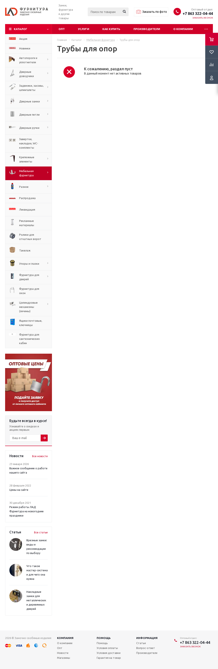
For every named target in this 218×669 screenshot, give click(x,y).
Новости (62, 652)
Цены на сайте (18, 489)
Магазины (63, 657)
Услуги (83, 28)
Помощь (104, 637)
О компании (183, 28)
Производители (146, 28)
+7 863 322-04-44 (198, 13)
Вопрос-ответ (145, 647)
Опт (62, 28)
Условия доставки (108, 652)
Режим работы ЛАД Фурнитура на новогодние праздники (26, 511)
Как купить (111, 28)
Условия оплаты (107, 647)
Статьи (141, 643)
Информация (147, 637)
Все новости (40, 456)
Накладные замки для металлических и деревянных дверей (36, 600)
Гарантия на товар (109, 657)
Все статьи (41, 532)
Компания (65, 637)
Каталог (20, 28)
